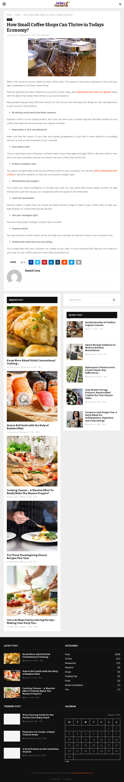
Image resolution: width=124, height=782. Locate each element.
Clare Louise (14, 367)
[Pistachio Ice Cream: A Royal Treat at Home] (12, 736)
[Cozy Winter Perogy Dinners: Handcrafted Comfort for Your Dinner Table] (75, 397)
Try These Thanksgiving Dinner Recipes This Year (27, 557)
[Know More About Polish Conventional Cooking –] (32, 331)
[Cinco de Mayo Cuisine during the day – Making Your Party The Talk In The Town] (32, 591)
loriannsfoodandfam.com (81, 773)
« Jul (67, 761)
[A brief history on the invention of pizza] (12, 753)
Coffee (9, 20)
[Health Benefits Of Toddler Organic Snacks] (75, 329)
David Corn (13, 35)
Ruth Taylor (14, 497)
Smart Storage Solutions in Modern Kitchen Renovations (100, 348)
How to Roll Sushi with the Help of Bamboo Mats (40, 672)
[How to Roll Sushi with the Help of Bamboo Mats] (32, 396)
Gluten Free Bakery (74, 685)
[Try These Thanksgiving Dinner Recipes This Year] (32, 526)
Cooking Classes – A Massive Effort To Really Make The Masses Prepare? (30, 492)
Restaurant (70, 663)
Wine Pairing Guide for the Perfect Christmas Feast (38, 716)
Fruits (67, 681)
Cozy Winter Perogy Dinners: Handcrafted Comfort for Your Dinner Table (99, 394)
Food (67, 654)
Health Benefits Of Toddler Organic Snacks (100, 323)
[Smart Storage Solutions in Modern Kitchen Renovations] (75, 352)
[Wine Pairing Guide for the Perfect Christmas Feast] (12, 719)
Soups (68, 672)
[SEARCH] (114, 300)
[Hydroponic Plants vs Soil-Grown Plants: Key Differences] (75, 374)
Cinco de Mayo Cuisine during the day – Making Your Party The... (31, 621)
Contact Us (55, 779)
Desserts (69, 667)
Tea (67, 689)
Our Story (67, 779)
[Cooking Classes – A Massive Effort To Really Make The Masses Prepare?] (32, 461)
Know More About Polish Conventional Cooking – (36, 655)
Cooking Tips (71, 676)
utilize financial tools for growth (94, 92)
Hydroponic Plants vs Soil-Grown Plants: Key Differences (100, 370)
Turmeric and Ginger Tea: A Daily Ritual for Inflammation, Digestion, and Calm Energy (101, 416)
